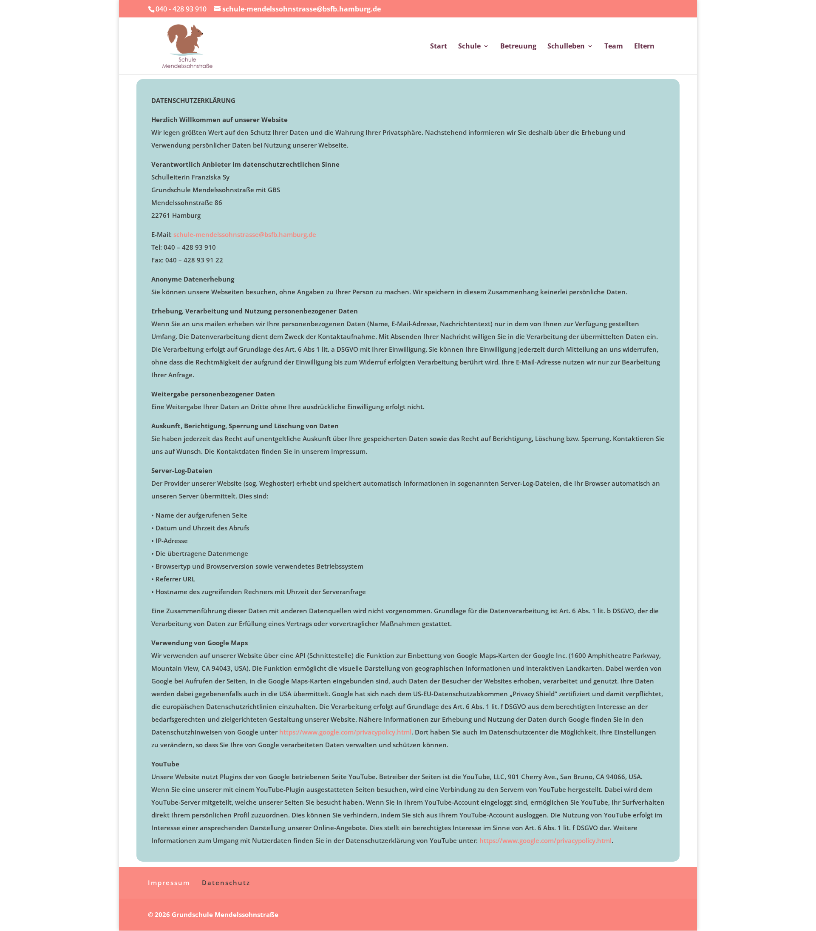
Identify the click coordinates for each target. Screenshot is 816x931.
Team (613, 47)
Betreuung (518, 47)
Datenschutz (226, 882)
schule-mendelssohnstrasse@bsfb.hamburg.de (244, 234)
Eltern (644, 47)
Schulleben (566, 47)
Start (438, 47)
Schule (469, 47)
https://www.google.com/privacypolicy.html (345, 732)
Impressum (169, 882)
